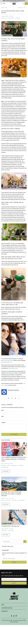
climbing (8, 465)
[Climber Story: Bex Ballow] (14, 517)
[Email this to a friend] (19, 398)
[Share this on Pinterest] (15, 398)
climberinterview (11, 18)
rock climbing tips (4, 467)
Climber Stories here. (13, 368)
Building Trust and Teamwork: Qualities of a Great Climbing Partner (11, 493)
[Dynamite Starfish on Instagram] (14, 616)
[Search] (23, 3)
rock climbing (20, 465)
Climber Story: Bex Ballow (10, 526)
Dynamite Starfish (8, 620)
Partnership (8, 500)
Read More (5, 471)
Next (24, 7)
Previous (20, 7)
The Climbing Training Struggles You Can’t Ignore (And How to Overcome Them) (13, 459)
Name (2, 410)
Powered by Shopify (14, 621)
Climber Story (3, 18)
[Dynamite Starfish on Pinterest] (16, 616)
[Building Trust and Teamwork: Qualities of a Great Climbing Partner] (14, 484)
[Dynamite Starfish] (14, 3)
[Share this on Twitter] (8, 398)
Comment (3, 422)
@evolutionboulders (7, 360)
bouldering (3, 465)
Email (2, 416)
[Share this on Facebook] (11, 398)
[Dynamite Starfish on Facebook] (12, 616)
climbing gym (17, 18)
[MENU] (0, 3)
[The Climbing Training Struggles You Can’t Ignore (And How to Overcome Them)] (14, 449)
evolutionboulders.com (6, 362)
